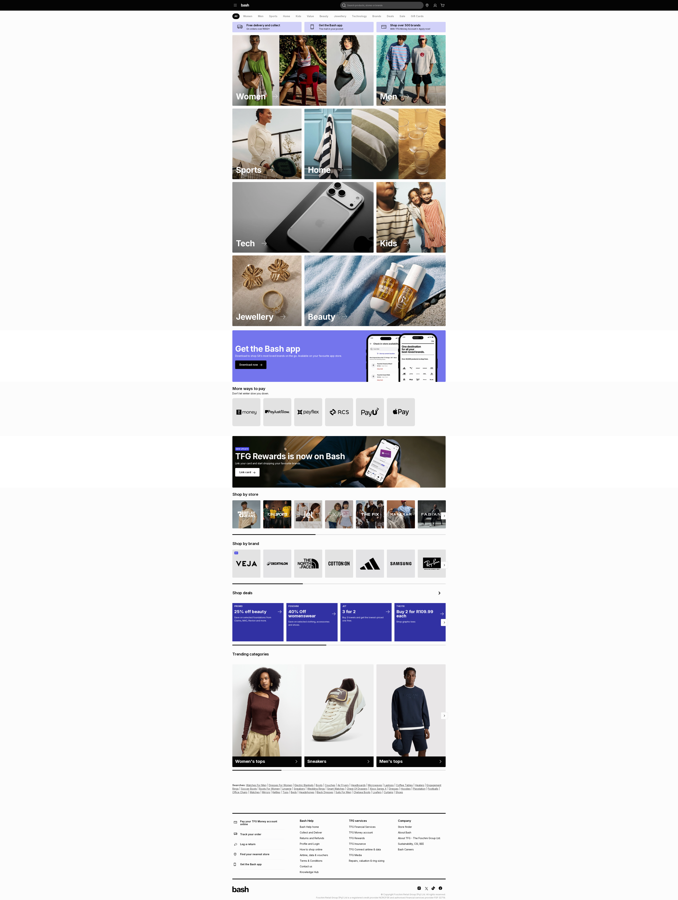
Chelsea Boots (361, 792)
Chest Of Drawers (357, 788)
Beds (294, 792)
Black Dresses (325, 792)
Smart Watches (335, 788)
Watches (255, 792)
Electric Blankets (304, 785)
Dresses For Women (280, 785)
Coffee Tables (404, 785)
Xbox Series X (378, 788)
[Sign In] (435, 5)
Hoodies (406, 788)
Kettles (276, 792)
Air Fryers (343, 785)
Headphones (306, 792)
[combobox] (382, 5)
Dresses (394, 788)
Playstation (419, 788)
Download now (248, 364)
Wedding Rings (316, 788)
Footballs (433, 788)
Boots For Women (269, 788)
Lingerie (287, 788)
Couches (330, 785)
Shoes (399, 792)
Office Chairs (239, 792)
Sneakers (299, 788)
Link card (245, 472)
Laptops (389, 785)
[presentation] (236, 16)
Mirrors (266, 792)
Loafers (377, 792)
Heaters (419, 785)
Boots (319, 785)
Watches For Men (256, 785)
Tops (285, 792)
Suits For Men (343, 792)
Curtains (388, 792)
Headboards (358, 785)
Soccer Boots (249, 788)
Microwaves (375, 785)
